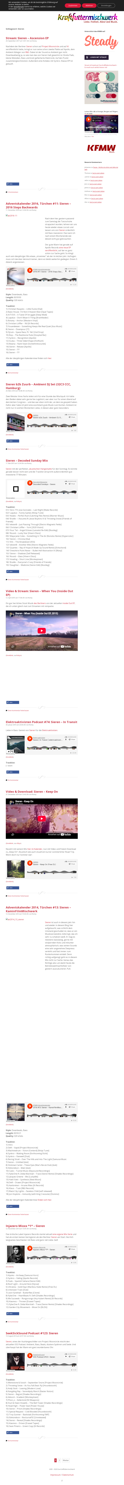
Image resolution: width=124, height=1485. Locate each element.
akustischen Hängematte (40, 469)
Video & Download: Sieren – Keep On (32, 792)
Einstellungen (19, 7)
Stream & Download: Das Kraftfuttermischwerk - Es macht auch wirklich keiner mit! (101, 66)
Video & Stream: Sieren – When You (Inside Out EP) (39, 593)
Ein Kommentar (13, 373)
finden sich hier (44, 1200)
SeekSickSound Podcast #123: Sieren (32, 1333)
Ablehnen (89, 5)
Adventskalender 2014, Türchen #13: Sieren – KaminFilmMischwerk (38, 909)
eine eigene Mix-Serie (62, 1234)
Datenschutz (68, 1475)
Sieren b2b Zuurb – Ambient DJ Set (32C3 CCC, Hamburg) (38, 386)
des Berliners (40, 603)
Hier (92, 136)
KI (68, 46)
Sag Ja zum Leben (98, 173)
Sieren (29, 46)
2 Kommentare (13, 192)
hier (49, 358)
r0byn (18, 843)
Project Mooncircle (50, 46)
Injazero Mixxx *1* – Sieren (25, 1226)
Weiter (66, 1460)
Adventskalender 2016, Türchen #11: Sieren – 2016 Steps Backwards (38, 205)
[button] (12, 184)
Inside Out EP (69, 603)
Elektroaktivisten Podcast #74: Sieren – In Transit (41, 722)
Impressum (55, 1475)
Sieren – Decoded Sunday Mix (27, 460)
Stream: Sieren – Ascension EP (27, 38)
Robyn (18, 501)
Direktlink (9, 289)
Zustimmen (72, 5)
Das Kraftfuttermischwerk (91, 134)
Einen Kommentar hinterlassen (18, 449)
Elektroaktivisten (49, 730)
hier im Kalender (34, 849)
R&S (27, 52)
